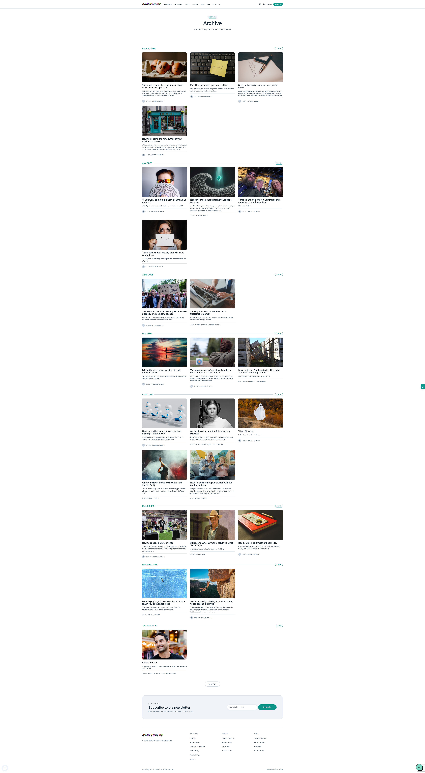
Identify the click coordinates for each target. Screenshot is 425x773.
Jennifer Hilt (200, 554)
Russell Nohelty (158, 101)
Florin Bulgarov (201, 215)
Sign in (269, 4)
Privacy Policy (227, 742)
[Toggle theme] (260, 4)
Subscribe (278, 4)
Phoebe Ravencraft (216, 445)
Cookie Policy (195, 755)
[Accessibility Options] (423, 386)
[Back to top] (5, 768)
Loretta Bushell (214, 325)
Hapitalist (150, 769)
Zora (281, 769)
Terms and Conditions (197, 747)
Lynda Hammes (261, 381)
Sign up (192, 738)
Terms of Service (228, 738)
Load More (212, 684)
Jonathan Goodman (168, 673)
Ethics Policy (194, 751)
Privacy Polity (195, 742)
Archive (192, 759)
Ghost (276, 769)
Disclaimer (225, 747)
